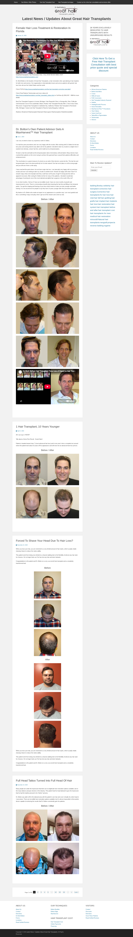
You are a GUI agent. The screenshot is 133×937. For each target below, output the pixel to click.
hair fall (97, 198)
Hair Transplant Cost (57, 922)
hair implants (111, 201)
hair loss (93, 204)
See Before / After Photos (28, 2)
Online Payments (56, 924)
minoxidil (94, 219)
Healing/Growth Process (98, 104)
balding (93, 186)
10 (55, 892)
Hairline (93, 102)
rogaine (107, 226)
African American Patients (99, 89)
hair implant (100, 201)
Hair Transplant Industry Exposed (101, 100)
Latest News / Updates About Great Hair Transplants (66, 19)
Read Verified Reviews (97, 149)
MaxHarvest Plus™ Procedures (100, 109)
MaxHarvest (54, 913)
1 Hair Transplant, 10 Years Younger (38, 426)
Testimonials (95, 117)
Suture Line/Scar (96, 113)
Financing (53, 926)
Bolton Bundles (55, 909)
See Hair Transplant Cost (47, 2)
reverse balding (97, 226)
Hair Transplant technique (65, 2)
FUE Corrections (96, 98)
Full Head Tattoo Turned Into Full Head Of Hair (44, 780)
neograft (103, 222)
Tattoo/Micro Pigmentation (99, 115)
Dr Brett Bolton (94, 143)
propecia (111, 222)
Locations (93, 147)
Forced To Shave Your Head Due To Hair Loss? (44, 540)
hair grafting (106, 198)
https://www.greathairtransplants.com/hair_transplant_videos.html (35, 95)
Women (93, 119)
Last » (76, 892)
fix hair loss (105, 195)
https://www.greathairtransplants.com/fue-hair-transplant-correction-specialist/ (48, 89)
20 (60, 892)
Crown (93, 93)
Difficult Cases (95, 96)
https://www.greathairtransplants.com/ (27, 77)
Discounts (89, 911)
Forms (92, 145)
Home (16, 2)
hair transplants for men (100, 213)
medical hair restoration (100, 216)
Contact (92, 139)
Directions (93, 141)
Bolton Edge (54, 911)
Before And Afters (96, 91)
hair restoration (104, 204)
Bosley (100, 186)
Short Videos (95, 111)
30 (64, 892)
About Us (93, 136)
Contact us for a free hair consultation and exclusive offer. (94, 2)
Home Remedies (96, 106)
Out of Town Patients (92, 916)
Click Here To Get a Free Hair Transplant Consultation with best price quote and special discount (103, 64)
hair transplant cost (106, 210)
